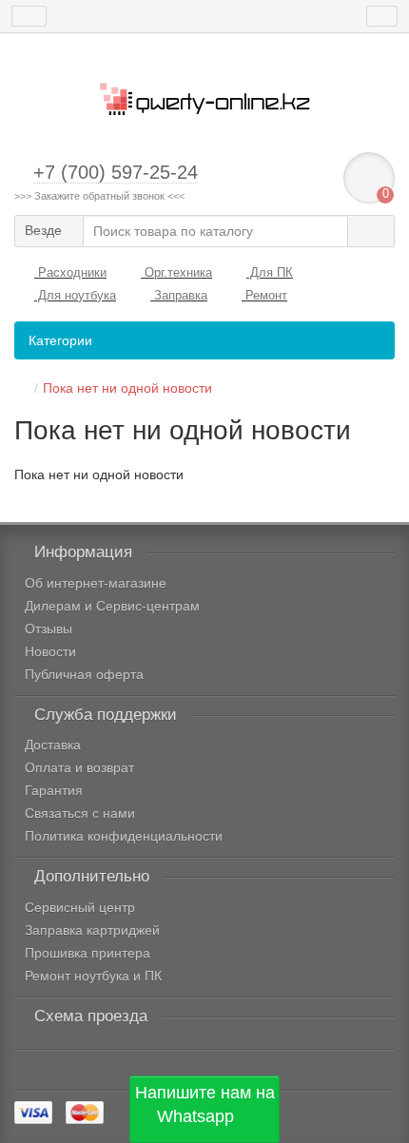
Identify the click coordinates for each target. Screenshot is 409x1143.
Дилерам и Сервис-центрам (112, 605)
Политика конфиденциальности (124, 835)
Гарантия (54, 790)
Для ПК (269, 272)
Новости (50, 651)
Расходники (70, 272)
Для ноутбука (75, 295)
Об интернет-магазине (95, 583)
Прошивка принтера (87, 952)
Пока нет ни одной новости (127, 388)
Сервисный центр (80, 907)
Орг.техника (176, 272)
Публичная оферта (84, 674)
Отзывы (48, 628)
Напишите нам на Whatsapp (205, 1105)
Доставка (53, 744)
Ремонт (264, 295)
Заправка (178, 295)
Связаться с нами (80, 813)
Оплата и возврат (79, 767)
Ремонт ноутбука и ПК (93, 975)
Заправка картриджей (92, 930)
